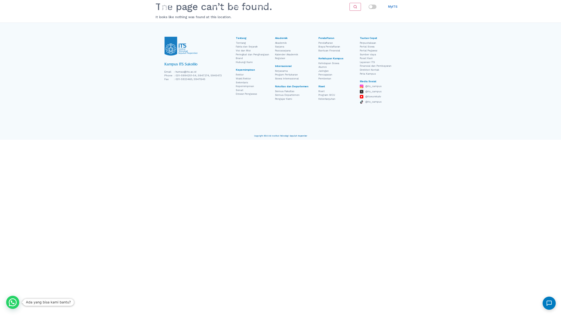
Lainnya (311, 6)
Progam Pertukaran (286, 74)
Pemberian (324, 78)
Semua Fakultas (285, 91)
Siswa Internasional (287, 78)
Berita (296, 6)
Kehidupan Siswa (328, 63)
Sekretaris (242, 82)
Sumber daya (368, 54)
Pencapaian (325, 74)
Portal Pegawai (369, 50)
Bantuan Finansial (329, 50)
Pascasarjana (283, 50)
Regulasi (280, 58)
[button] (12, 302)
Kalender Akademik (286, 54)
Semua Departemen (287, 95)
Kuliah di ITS (263, 6)
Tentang (218, 6)
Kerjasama (281, 71)
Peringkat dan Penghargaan (252, 54)
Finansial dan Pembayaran (376, 66)
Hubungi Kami (244, 62)
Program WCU (326, 95)
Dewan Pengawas (246, 94)
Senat (239, 90)
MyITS (393, 7)
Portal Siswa (367, 46)
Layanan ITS (367, 62)
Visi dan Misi (243, 50)
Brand (239, 58)
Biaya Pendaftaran (329, 46)
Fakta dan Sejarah (247, 46)
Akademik (281, 43)
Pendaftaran (239, 6)
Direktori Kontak (369, 69)
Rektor (239, 74)
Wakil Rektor (243, 78)
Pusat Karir (366, 58)
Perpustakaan (368, 43)
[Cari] (355, 7)
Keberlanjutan (326, 99)
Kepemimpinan (245, 86)
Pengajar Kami (283, 99)
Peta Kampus (368, 73)
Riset (282, 6)
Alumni (322, 67)
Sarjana (279, 46)
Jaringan (323, 71)
